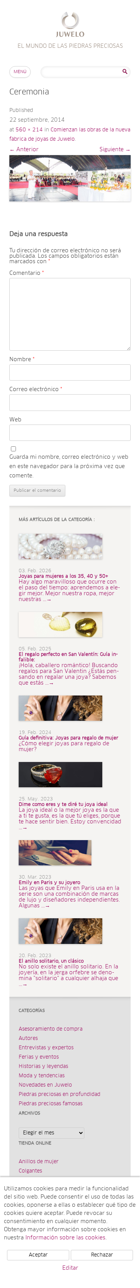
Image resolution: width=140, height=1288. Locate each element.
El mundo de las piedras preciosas (70, 25)
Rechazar (102, 1255)
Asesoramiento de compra (50, 1029)
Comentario (26, 273)
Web (15, 420)
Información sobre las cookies (65, 1238)
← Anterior (23, 149)
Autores (28, 1038)
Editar (70, 1268)
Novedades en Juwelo (45, 1085)
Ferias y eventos (39, 1057)
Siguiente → (115, 149)
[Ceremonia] (70, 178)
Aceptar (38, 1255)
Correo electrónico (35, 389)
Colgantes (30, 1171)
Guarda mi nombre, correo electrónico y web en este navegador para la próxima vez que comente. (68, 466)
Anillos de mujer (39, 1161)
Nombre (22, 359)
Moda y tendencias (42, 1075)
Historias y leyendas (43, 1066)
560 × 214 (29, 130)
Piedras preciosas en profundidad (59, 1094)
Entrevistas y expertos (46, 1047)
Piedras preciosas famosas (50, 1103)
